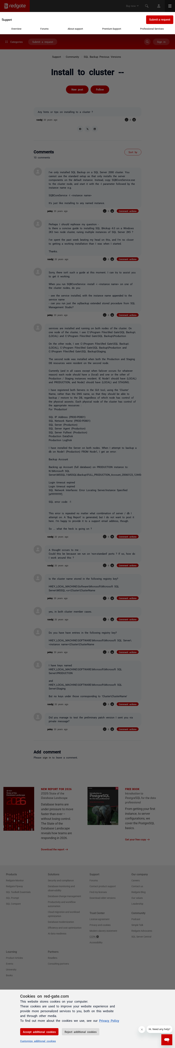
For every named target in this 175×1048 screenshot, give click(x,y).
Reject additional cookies (81, 1031)
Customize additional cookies (38, 1041)
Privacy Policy (109, 1020)
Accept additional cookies (39, 1031)
